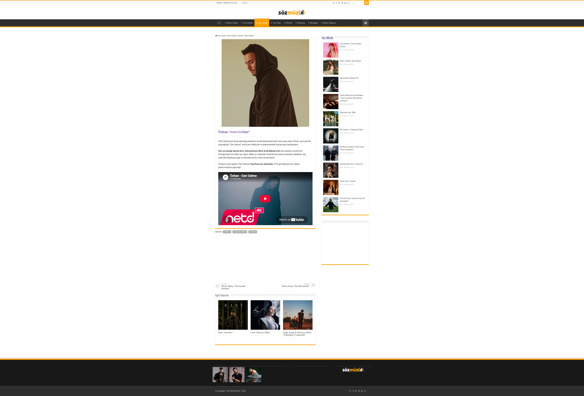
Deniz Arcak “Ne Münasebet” (295, 285)
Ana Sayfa (219, 22)
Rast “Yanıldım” (225, 332)
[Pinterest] (342, 3)
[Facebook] (336, 3)
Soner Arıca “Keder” (348, 181)
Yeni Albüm (248, 23)
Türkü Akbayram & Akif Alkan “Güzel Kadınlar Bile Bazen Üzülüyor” (351, 98)
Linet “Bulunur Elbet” (260, 332)
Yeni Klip (277, 23)
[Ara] (366, 2)
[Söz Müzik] (292, 12)
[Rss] (333, 3)
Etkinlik (289, 23)
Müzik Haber (232, 23)
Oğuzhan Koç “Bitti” (348, 112)
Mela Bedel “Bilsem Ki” (349, 78)
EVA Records (240, 232)
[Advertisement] (265, 260)
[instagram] (348, 3)
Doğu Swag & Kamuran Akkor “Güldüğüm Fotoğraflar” (297, 333)
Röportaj (301, 23)
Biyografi (314, 23)
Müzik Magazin (329, 23)
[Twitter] (339, 3)
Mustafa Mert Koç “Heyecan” (351, 164)
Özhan (253, 232)
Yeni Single (263, 23)
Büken (227, 232)
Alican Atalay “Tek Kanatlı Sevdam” (233, 286)
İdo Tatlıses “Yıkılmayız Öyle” (351, 130)
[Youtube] (345, 3)
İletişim (245, 3)
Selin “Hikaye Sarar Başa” (350, 61)
